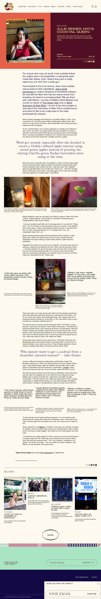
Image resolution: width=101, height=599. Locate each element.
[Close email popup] (98, 584)
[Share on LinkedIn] (94, 61)
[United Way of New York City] (86, 499)
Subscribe (92, 594)
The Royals (32, 6)
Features (60, 6)
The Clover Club (50, 102)
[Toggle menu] (96, 6)
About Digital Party (81, 577)
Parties (46, 6)
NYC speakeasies (46, 452)
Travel (68, 6)
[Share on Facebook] (87, 61)
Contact (94, 577)
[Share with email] (91, 61)
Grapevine (22, 6)
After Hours (77, 6)
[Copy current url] (85, 62)
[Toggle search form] (92, 6)
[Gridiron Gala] (39, 491)
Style (40, 6)
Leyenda (66, 367)
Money (53, 6)
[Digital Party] (9, 6)
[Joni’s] (15, 500)
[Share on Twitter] (89, 61)
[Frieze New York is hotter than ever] (62, 498)
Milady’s (42, 427)
